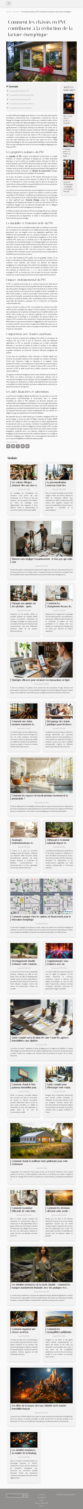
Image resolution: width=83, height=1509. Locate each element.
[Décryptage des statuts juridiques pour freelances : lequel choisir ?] (59, 711)
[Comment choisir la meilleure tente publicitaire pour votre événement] (41, 1141)
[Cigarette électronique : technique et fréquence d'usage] (68, 170)
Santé (41, 1500)
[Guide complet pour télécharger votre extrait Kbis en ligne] (59, 1074)
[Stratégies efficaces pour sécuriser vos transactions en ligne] (41, 660)
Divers (41, 1506)
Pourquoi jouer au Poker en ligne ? (67, 152)
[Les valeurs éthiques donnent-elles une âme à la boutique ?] (23, 472)
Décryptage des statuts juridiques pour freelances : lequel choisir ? (59, 724)
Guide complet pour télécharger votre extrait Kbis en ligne (58, 1087)
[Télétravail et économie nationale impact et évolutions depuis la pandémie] (59, 830)
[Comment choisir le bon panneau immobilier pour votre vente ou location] (23, 1074)
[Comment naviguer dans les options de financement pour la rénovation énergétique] (41, 896)
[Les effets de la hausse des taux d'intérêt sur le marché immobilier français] (41, 1385)
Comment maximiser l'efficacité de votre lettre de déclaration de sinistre (24, 1211)
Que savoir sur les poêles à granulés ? (67, 119)
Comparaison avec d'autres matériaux (22, 104)
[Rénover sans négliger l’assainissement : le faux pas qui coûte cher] (41, 538)
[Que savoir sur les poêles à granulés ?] (68, 104)
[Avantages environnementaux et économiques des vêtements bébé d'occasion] (23, 830)
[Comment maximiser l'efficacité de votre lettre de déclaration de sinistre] (23, 1198)
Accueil (8, 12)
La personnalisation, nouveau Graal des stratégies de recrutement (59, 485)
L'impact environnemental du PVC (20, 99)
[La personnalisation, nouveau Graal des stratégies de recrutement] (59, 472)
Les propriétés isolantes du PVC (19, 91)
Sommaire (13, 86)
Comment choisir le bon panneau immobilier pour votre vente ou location (24, 1087)
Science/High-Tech (41, 1503)
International (41, 1497)
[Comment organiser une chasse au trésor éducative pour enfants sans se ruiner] (23, 1319)
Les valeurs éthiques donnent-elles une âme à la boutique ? (24, 485)
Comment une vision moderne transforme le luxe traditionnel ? (23, 724)
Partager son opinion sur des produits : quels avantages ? (24, 606)
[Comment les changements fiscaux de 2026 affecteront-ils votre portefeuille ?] (59, 593)
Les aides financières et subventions (21, 108)
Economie (16, 12)
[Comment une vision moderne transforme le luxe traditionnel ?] (23, 711)
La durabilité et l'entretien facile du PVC (22, 95)
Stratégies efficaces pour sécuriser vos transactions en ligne (41, 680)
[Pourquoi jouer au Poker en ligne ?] (68, 137)
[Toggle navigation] (8, 3)
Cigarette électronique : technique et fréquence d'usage (68, 187)
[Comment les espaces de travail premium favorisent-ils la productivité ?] (41, 775)
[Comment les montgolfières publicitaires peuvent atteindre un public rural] (59, 1319)
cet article (33, 270)
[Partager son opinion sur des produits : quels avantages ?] (23, 593)
